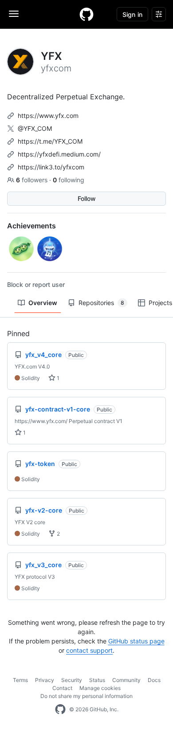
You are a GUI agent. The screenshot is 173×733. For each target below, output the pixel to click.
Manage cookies (100, 688)
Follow (87, 198)
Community (126, 680)
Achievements (31, 225)
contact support (89, 650)
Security (71, 680)
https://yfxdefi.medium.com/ (59, 154)
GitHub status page (136, 641)
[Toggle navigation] (13, 13)
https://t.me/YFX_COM (50, 141)
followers (32, 180)
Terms (20, 680)
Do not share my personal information (86, 696)
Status (97, 680)
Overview (42, 302)
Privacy (44, 680)
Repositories (101, 302)
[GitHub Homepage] (60, 709)
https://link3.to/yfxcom (51, 167)
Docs (154, 680)
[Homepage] (86, 14)
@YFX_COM (35, 128)
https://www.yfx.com (48, 115)
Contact (62, 688)
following (68, 180)
